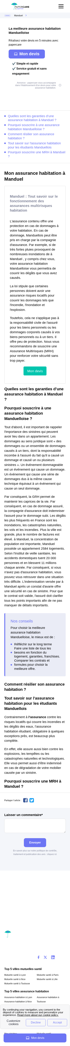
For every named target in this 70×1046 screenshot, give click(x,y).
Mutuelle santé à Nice (14, 979)
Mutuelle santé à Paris (48, 975)
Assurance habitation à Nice (18, 1001)
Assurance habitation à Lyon (18, 997)
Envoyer (35, 842)
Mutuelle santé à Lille (47, 979)
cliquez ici (52, 854)
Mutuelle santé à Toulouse (17, 983)
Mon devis (29, 54)
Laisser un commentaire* (23, 815)
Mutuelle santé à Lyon (15, 975)
